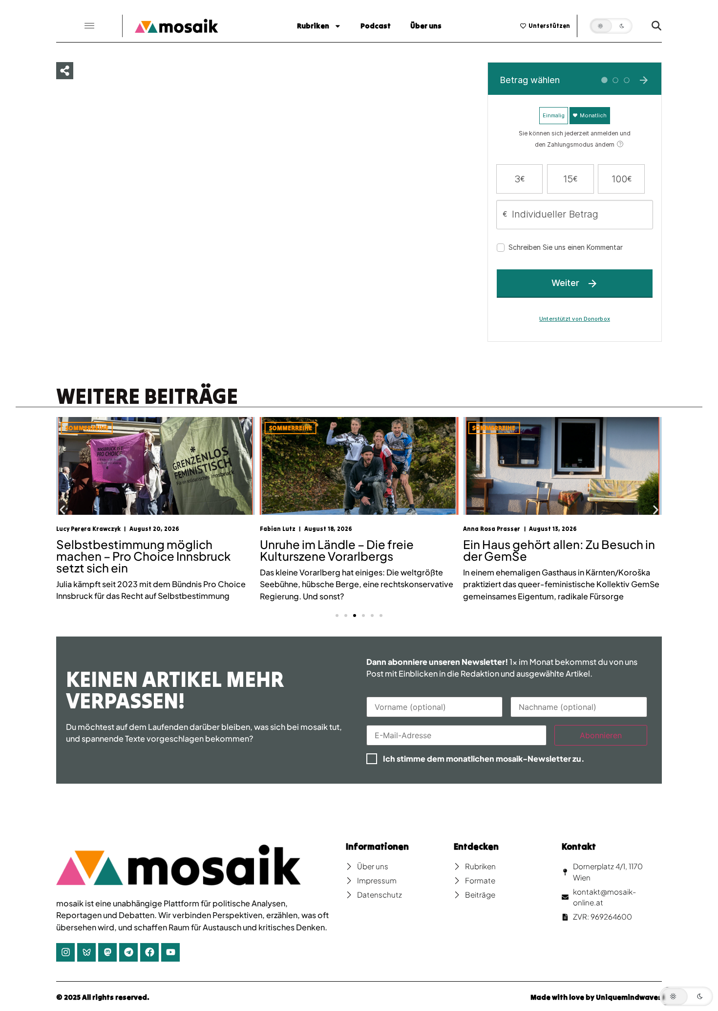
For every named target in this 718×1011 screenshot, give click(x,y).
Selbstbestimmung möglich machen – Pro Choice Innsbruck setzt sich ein (143, 556)
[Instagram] (65, 952)
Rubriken (313, 25)
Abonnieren (601, 735)
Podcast (375, 25)
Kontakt (579, 846)
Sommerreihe (86, 428)
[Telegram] (128, 952)
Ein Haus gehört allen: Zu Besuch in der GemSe (559, 550)
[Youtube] (170, 952)
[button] (89, 26)
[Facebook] (149, 952)
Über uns (426, 25)
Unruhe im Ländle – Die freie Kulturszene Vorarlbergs (337, 550)
